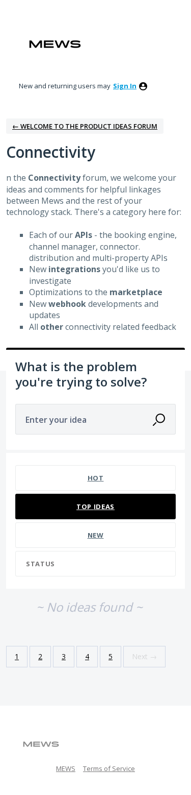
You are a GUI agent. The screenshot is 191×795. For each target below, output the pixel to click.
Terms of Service (109, 768)
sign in (125, 85)
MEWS (65, 768)
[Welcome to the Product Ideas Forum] (55, 44)
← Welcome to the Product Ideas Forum (84, 126)
